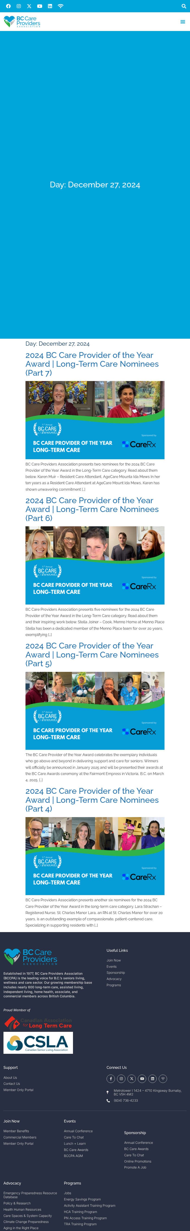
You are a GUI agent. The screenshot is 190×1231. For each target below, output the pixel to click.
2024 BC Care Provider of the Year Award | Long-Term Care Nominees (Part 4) (92, 799)
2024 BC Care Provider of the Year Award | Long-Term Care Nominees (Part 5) (92, 654)
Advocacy (12, 1183)
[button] (184, 6)
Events (70, 1121)
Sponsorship (135, 1133)
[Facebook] (8, 6)
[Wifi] (60, 6)
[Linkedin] (50, 6)
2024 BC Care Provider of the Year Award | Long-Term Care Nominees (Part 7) (92, 364)
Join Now (11, 1121)
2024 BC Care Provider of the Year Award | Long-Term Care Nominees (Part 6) (92, 509)
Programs (72, 1183)
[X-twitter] (29, 6)
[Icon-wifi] (163, 1079)
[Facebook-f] (111, 1079)
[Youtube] (39, 6)
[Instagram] (18, 6)
